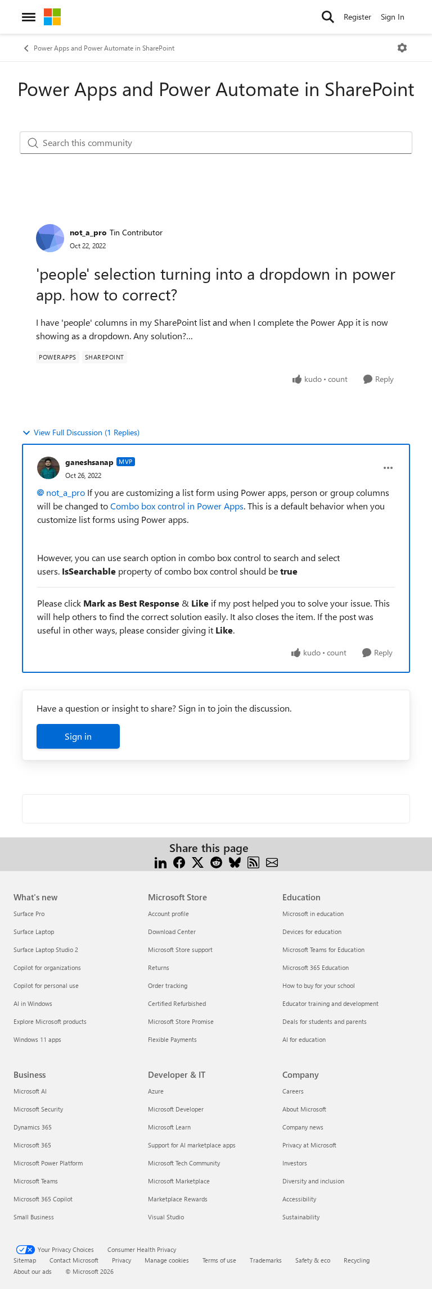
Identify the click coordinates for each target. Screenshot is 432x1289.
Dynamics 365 (33, 1127)
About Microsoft (304, 1109)
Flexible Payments (172, 1039)
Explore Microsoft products (50, 1021)
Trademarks (266, 1260)
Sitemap (25, 1260)
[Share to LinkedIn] (160, 861)
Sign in (78, 736)
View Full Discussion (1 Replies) (87, 432)
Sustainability (301, 1217)
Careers (293, 1091)
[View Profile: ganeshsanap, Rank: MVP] (48, 468)
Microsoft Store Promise (181, 1021)
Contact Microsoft (74, 1260)
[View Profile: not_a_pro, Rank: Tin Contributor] (50, 238)
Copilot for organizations (47, 967)
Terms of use (219, 1260)
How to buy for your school (318, 985)
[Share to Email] (272, 861)
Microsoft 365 (32, 1145)
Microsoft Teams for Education (323, 949)
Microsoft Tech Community (184, 1163)
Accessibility (299, 1199)
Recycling (357, 1260)
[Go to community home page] (52, 16)
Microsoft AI (30, 1091)
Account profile (168, 913)
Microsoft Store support (180, 949)
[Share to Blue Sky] (235, 861)
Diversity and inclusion (313, 1181)
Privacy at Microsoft (309, 1145)
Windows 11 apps (37, 1039)
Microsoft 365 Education (315, 967)
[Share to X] (198, 861)
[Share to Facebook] (179, 861)
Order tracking (167, 985)
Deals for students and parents (324, 1021)
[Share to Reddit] (216, 861)
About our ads (33, 1271)
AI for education (304, 1039)
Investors (294, 1163)
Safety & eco (312, 1260)
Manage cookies (167, 1260)
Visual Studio (166, 1217)
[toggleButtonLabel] (402, 48)
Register (357, 16)
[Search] (328, 17)
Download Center (172, 931)
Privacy (121, 1260)
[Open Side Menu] (28, 16)
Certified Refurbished (177, 1003)
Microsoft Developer (176, 1109)
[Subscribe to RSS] (253, 861)
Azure (156, 1091)
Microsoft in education (313, 913)
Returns (158, 967)
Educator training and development (330, 1003)
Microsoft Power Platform (48, 1163)
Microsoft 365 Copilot (43, 1199)
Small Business (34, 1217)
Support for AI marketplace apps (192, 1145)
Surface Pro (29, 913)
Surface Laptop (34, 931)
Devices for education (311, 931)
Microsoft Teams (36, 1181)
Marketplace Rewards (178, 1199)
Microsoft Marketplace (179, 1181)
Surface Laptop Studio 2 (46, 949)
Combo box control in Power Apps (177, 506)
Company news (302, 1127)
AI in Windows (33, 1003)
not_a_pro (88, 232)
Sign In (392, 16)
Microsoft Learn (169, 1127)
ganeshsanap (89, 462)
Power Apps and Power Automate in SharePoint (104, 47)
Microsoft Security (38, 1109)
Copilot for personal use (46, 985)
